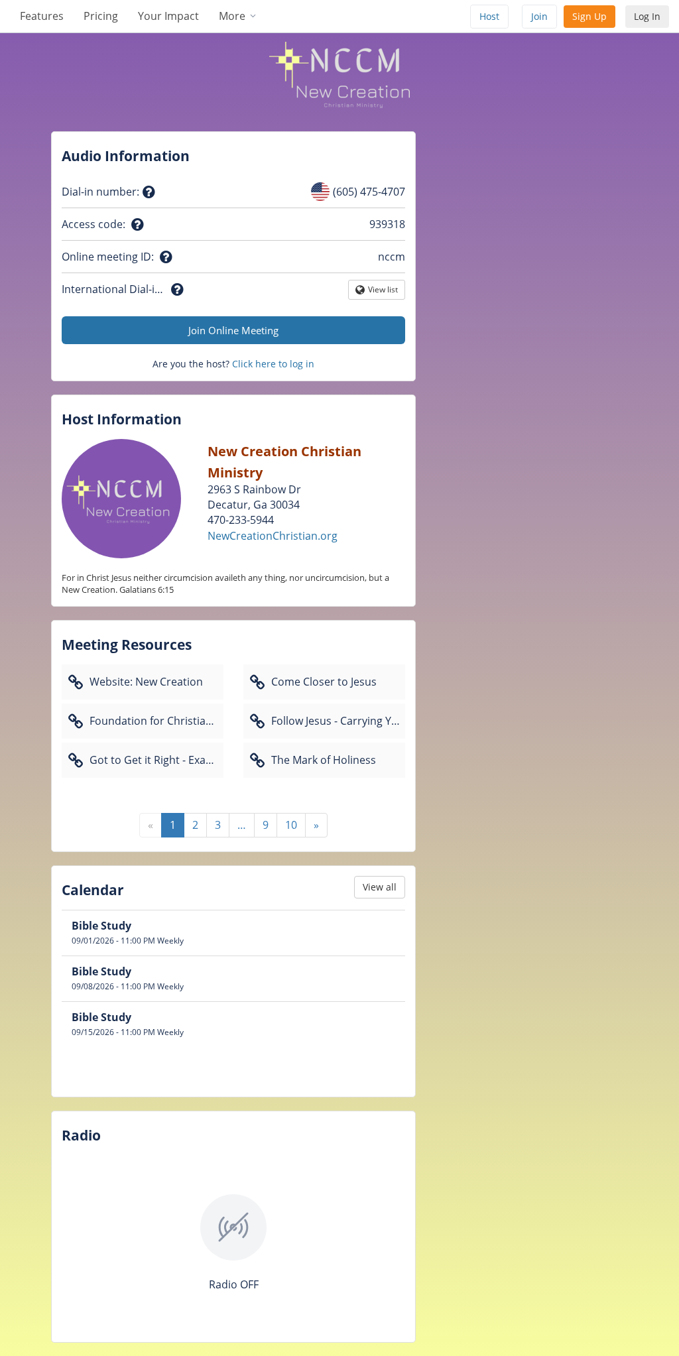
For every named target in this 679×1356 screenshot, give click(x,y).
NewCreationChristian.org (273, 535)
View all (380, 887)
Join (539, 16)
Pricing (101, 16)
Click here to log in (273, 363)
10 (291, 825)
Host (489, 16)
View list (383, 292)
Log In (647, 16)
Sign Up (589, 16)
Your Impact (168, 16)
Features (42, 16)
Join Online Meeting (233, 330)
